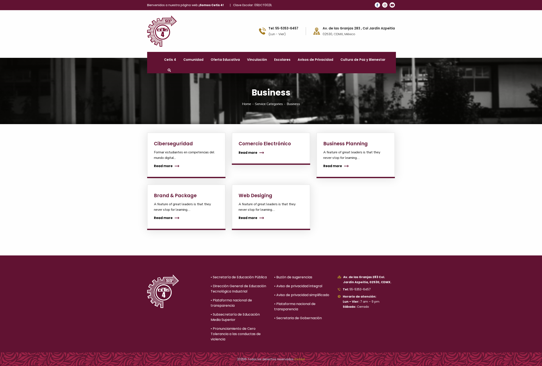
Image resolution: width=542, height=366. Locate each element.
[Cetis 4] (162, 30)
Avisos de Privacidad (315, 59)
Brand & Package (175, 195)
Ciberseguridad (173, 143)
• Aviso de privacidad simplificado (301, 295)
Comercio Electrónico (265, 143)
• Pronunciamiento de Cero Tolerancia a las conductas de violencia (236, 334)
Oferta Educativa (225, 59)
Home (246, 104)
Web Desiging (255, 195)
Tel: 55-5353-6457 (283, 28)
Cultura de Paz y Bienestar (362, 59)
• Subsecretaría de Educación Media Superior (235, 317)
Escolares (282, 59)
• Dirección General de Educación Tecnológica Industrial (238, 289)
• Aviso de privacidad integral (298, 286)
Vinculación (257, 59)
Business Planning (345, 143)
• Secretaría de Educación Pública (239, 277)
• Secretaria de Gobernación (298, 318)
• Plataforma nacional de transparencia (231, 303)
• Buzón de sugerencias (293, 277)
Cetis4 (299, 359)
